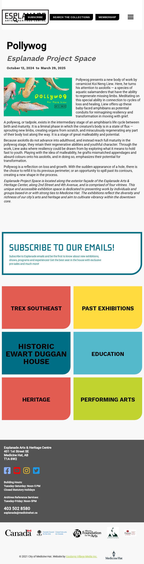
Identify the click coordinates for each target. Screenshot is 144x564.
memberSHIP (107, 17)
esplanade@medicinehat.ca (21, 512)
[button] (130, 17)
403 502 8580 (17, 508)
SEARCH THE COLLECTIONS (71, 17)
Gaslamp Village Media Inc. (81, 556)
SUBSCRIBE (35, 17)
